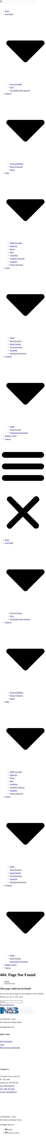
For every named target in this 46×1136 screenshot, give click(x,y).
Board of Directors (16, 167)
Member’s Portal (11, 436)
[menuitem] (8, 439)
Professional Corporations (19, 433)
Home (7, 11)
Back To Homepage (7, 1005)
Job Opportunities (16, 347)
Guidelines (13, 262)
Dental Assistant (15, 344)
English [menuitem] (9, 1129)
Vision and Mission (16, 164)
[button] (23, 489)
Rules (12, 252)
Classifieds (13, 350)
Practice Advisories (16, 265)
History (12, 170)
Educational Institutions (18, 353)
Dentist (12, 338)
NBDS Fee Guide (16, 243)
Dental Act (13, 246)
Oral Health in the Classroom (20, 90)
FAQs (12, 87)
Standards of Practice (17, 258)
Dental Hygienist (15, 341)
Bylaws (12, 249)
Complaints (14, 255)
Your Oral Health (16, 84)
